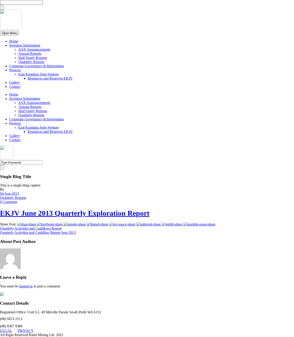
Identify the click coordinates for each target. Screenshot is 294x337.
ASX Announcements (34, 49)
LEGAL (6, 331)
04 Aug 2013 (9, 193)
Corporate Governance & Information (36, 66)
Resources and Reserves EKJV (50, 78)
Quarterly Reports (31, 62)
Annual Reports (29, 54)
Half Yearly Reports (32, 58)
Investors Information (24, 45)
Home (13, 41)
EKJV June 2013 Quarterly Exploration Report (75, 213)
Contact (14, 87)
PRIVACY (26, 331)
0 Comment (8, 202)
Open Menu (9, 33)
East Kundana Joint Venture (38, 74)
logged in (26, 286)
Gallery (14, 82)
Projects (15, 70)
